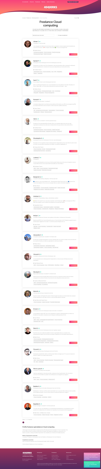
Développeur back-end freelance (40, 437)
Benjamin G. (37, 177)
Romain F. (36, 99)
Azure (35, 441)
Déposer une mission (73, 1)
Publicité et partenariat (69, 459)
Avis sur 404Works (25, 460)
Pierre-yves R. (37, 369)
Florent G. (36, 349)
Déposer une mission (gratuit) (41, 455)
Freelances (37, 1)
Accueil (24, 17)
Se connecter (25, 1)
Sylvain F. (36, 61)
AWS (23, 441)
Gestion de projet (50, 441)
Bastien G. (36, 386)
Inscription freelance (55, 455)
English (75, 17)
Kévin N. (36, 291)
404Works (50, 8)
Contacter (73, 54)
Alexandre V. (37, 235)
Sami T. (35, 80)
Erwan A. (36, 309)
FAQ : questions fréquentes (56, 459)
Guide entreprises (51, 1)
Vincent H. (36, 254)
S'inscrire (32, 1)
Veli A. (35, 119)
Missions (43, 1)
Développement (35, 17)
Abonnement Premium (55, 456)
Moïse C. (36, 215)
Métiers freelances (40, 459)
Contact (67, 456)
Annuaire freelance (40, 456)
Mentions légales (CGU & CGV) (71, 455)
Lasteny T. (36, 157)
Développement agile (41, 441)
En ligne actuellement (62, 35)
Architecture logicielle (29, 441)
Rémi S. (35, 328)
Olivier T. (36, 41)
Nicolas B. (36, 272)
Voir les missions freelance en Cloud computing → (32, 444)
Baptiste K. (36, 404)
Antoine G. (36, 196)
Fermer (99, 453)
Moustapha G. (37, 138)
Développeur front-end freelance (54, 437)
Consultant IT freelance (27, 437)
